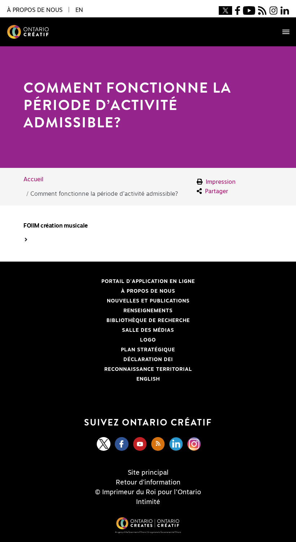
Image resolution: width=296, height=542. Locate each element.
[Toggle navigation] (282, 32)
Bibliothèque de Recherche (106, 320)
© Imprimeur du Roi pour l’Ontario (148, 492)
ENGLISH (148, 379)
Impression (220, 182)
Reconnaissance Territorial (107, 369)
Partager (215, 191)
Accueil (33, 179)
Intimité (148, 502)
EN (79, 10)
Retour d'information (148, 482)
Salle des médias (148, 330)
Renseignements (148, 310)
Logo (148, 340)
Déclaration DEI (98, 359)
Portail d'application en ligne (109, 281)
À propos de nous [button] (34, 10)
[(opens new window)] (225, 10)
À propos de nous (148, 291)
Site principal (148, 473)
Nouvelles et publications (148, 301)
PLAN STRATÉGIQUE (148, 349)
